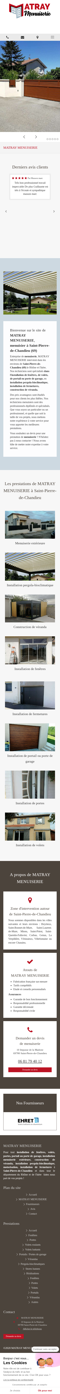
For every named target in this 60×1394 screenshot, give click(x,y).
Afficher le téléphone (32, 1329)
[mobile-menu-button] (52, 37)
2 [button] (50, 139)
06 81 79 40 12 (30, 1061)
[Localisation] (37, 37)
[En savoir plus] (30, 525)
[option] (30, 86)
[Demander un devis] (22, 37)
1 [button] (47, 139)
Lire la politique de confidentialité (18, 1380)
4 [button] (55, 139)
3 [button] (52, 139)
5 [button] (57, 139)
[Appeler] (7, 37)
